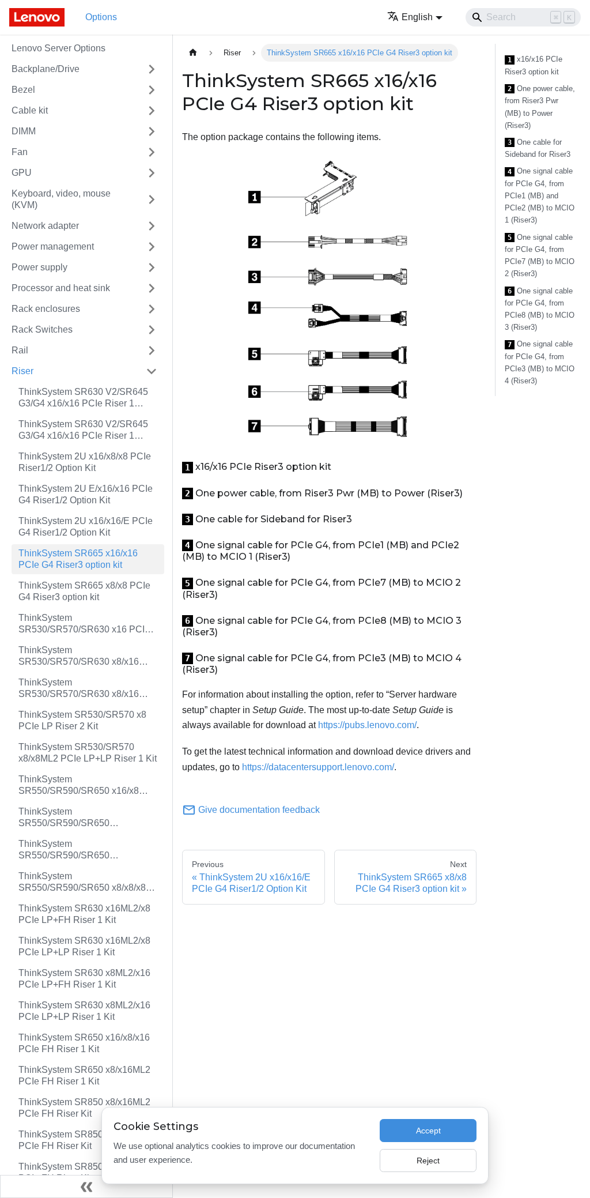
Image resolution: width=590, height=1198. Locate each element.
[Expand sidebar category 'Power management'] (151, 247)
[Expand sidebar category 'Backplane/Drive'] (151, 69)
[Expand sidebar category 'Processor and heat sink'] (151, 288)
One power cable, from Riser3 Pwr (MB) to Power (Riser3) (540, 107)
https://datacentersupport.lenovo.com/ (318, 767)
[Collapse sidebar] (86, 1186)
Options (101, 17)
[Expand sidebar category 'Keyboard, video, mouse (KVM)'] (151, 199)
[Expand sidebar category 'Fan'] (151, 152)
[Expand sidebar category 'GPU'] (151, 173)
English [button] (417, 17)
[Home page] (193, 53)
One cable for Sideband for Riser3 (537, 148)
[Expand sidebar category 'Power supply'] (151, 267)
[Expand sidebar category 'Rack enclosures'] (151, 309)
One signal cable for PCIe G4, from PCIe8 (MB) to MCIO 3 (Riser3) (539, 309)
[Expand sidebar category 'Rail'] (151, 350)
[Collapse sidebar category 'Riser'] (151, 371)
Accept (428, 1130)
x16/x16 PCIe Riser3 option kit (533, 65)
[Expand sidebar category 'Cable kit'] (151, 110)
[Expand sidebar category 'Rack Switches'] (151, 330)
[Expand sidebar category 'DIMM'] (151, 131)
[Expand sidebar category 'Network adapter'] (151, 226)
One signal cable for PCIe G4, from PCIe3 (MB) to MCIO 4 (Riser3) (539, 362)
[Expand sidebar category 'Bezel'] (151, 90)
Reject (428, 1160)
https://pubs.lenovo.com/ (367, 725)
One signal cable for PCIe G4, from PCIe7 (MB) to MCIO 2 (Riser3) (539, 255)
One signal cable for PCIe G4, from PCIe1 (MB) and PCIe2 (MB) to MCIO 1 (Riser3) (539, 195)
